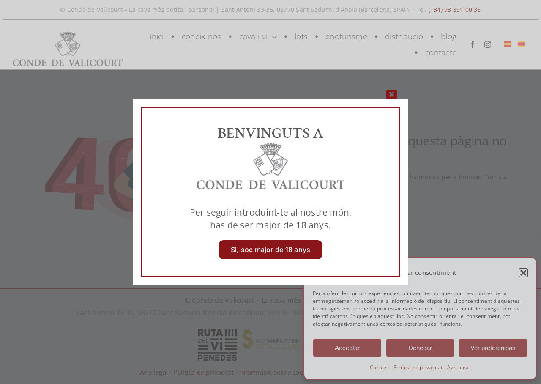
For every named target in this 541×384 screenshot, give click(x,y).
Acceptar (347, 347)
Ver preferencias (493, 347)
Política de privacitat (418, 367)
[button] (523, 273)
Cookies (379, 367)
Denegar (420, 347)
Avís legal (458, 367)
